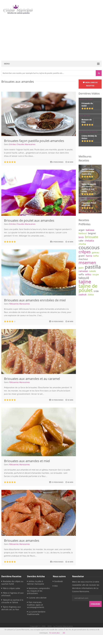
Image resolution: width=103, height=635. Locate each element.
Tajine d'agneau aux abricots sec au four (11, 608)
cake (81, 240)
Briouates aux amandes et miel (27, 461)
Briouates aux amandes (21, 540)
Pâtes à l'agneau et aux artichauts (12, 594)
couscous (89, 247)
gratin (82, 255)
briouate (91, 236)
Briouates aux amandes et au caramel (32, 378)
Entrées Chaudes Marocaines (22, 144)
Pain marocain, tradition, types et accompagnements (35, 605)
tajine (85, 281)
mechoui (83, 259)
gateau (95, 252)
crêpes (85, 251)
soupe (95, 274)
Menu (7, 63)
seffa (81, 274)
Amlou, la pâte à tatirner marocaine (35, 582)
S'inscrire (95, 604)
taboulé (84, 278)
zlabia (91, 294)
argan (81, 229)
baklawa (90, 229)
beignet (92, 233)
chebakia (89, 240)
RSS (56, 586)
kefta (96, 255)
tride (96, 291)
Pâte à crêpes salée (11, 588)
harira (89, 255)
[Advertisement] (51, 37)
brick (81, 237)
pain (81, 267)
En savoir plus (54, 633)
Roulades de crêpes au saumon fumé (12, 582)
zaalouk (83, 294)
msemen (87, 262)
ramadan (83, 271)
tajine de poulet (88, 288)
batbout (83, 233)
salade (92, 271)
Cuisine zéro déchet (37, 597)
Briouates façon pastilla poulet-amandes (34, 140)
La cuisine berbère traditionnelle (36, 613)
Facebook (58, 581)
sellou (88, 274)
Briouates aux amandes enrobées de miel (35, 300)
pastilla (93, 266)
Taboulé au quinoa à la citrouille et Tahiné (12, 601)
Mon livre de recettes (91, 84)
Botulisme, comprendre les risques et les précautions (38, 591)
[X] (64, 633)
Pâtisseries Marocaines (19, 303)
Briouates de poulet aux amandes (29, 220)
